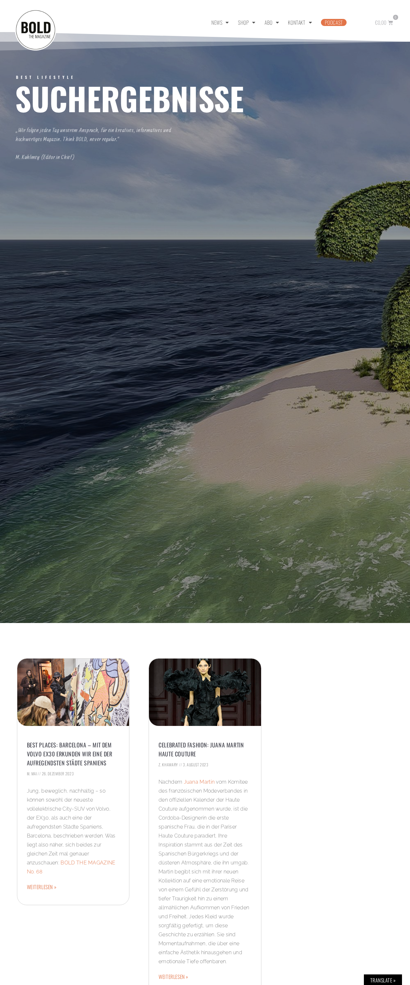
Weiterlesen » (42, 887)
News (216, 22)
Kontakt (296, 22)
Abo (269, 22)
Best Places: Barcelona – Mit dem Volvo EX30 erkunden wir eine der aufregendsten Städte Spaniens (69, 754)
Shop (243, 22)
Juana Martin (199, 782)
